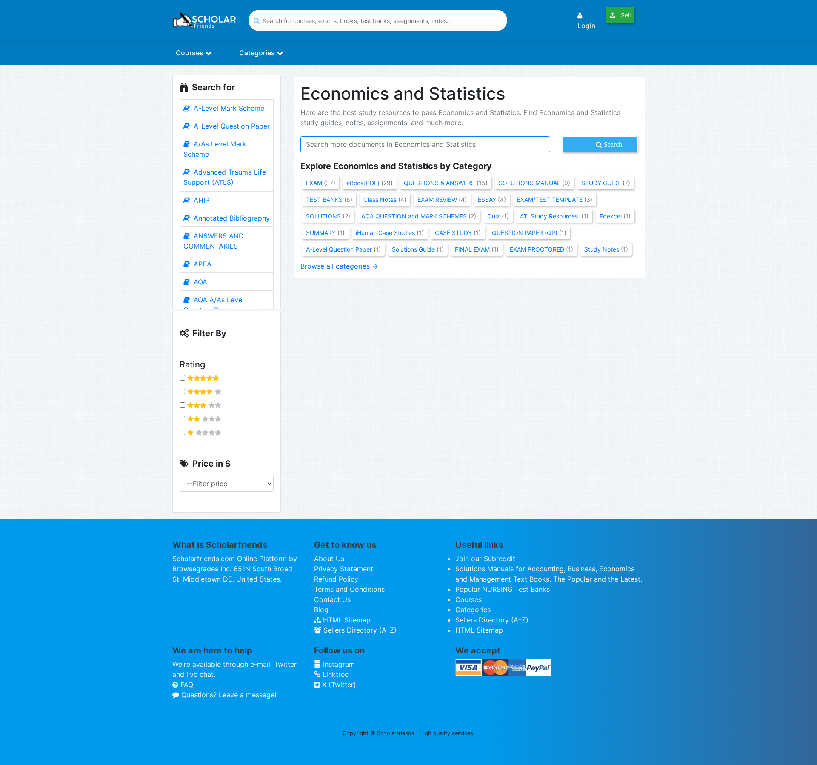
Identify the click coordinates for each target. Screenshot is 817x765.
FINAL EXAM (477, 249)
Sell (625, 15)
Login (586, 25)
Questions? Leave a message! (227, 695)
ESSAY (492, 199)
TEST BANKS (329, 199)
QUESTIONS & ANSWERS (446, 182)
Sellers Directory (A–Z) (359, 630)
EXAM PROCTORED (541, 249)
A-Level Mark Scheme (227, 108)
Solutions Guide (418, 249)
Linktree (334, 674)
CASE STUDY (458, 232)
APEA (201, 264)
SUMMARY (325, 232)
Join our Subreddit (485, 558)
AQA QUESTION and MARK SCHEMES (418, 216)
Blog (321, 609)
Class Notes (384, 199)
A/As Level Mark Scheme (214, 149)
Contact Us (332, 599)
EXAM (320, 182)
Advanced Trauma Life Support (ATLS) (224, 177)
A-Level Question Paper (230, 126)
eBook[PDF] (369, 182)
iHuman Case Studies (390, 232)
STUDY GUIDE (605, 182)
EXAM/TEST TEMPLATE (554, 199)
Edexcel (615, 216)
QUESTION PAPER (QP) (529, 232)
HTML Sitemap (346, 620)
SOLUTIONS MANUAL (534, 182)
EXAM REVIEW (442, 199)
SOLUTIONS (328, 216)
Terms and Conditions (349, 589)
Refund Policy (336, 579)
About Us (329, 558)
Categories (258, 53)
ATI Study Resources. (554, 216)
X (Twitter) (338, 684)
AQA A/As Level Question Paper (213, 304)
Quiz (498, 216)
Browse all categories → (339, 266)
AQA (199, 282)
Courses (190, 53)
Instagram (338, 664)
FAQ (185, 684)
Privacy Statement (343, 568)
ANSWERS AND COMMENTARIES (213, 241)
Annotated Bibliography (230, 218)
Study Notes (606, 249)
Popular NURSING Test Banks (502, 589)
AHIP (200, 200)
